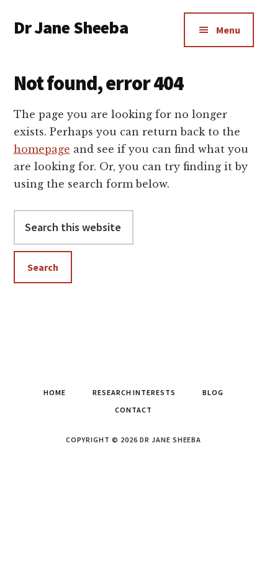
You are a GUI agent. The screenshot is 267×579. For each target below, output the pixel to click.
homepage (42, 149)
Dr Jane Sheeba (71, 27)
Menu (228, 30)
